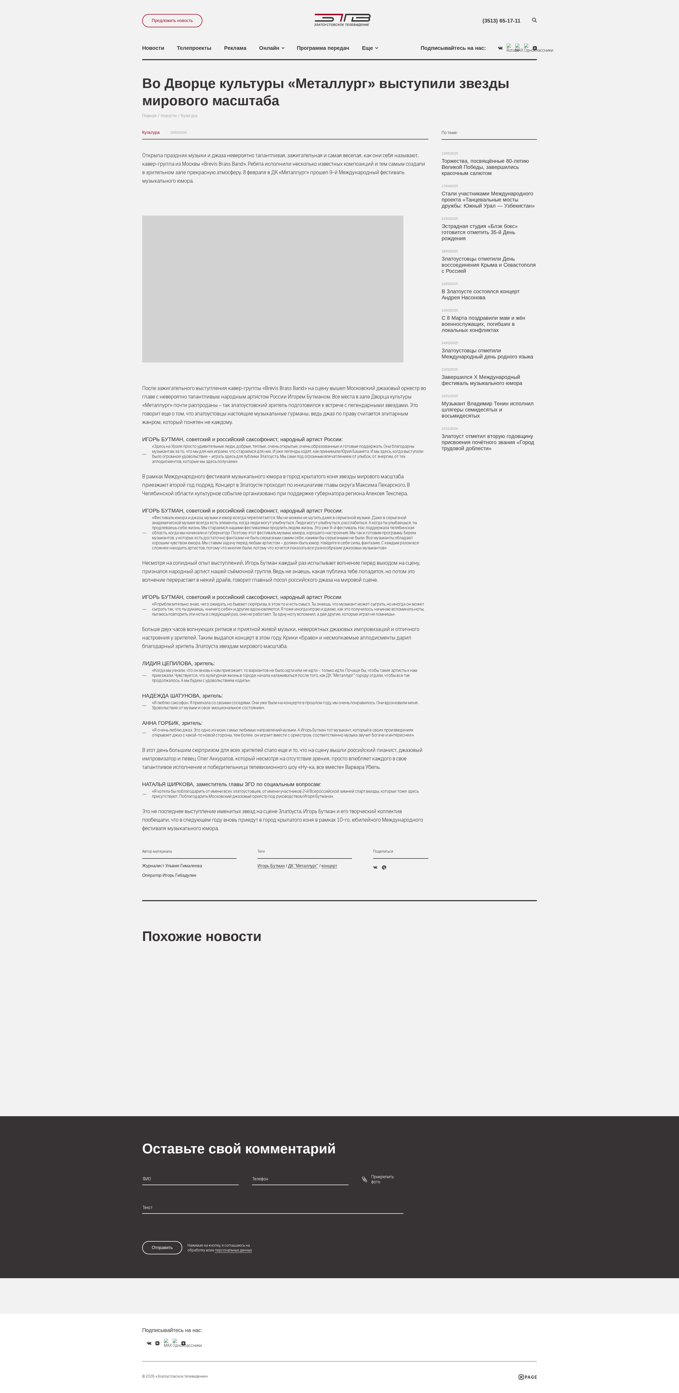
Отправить (162, 1247)
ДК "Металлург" (303, 866)
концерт (329, 866)
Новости (153, 48)
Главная (149, 115)
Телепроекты (194, 48)
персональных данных (233, 1250)
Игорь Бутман (271, 866)
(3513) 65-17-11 (501, 21)
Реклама (235, 48)
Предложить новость (172, 20)
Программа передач (323, 48)
